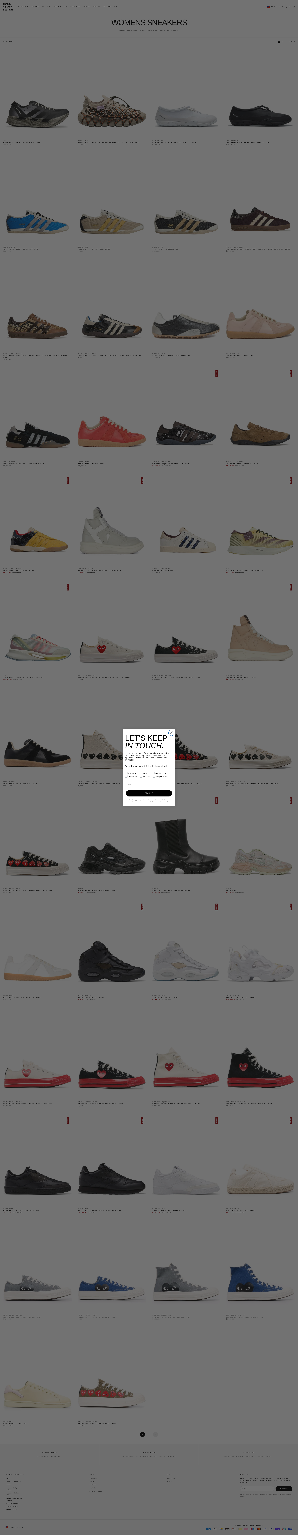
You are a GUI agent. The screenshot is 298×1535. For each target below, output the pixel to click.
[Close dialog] (171, 733)
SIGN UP (149, 793)
